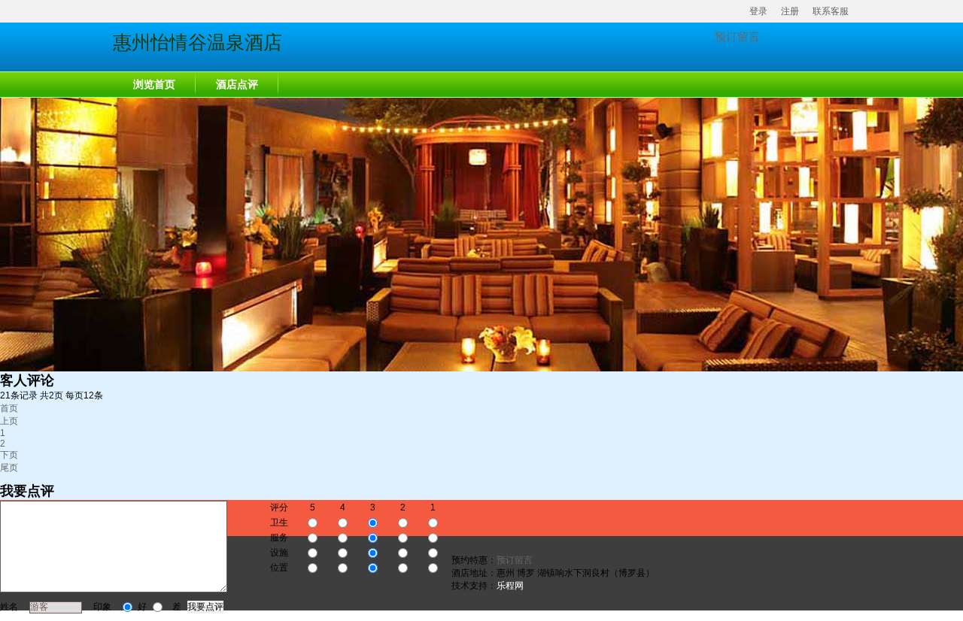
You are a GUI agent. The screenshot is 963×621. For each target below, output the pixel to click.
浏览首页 (154, 84)
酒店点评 (237, 84)
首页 (9, 408)
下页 (9, 455)
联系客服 (831, 11)
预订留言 (737, 36)
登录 (758, 11)
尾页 (9, 467)
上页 (9, 421)
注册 (790, 11)
